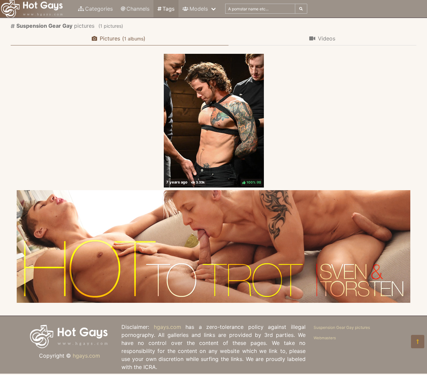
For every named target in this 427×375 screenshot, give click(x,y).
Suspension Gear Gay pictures (342, 327)
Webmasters (325, 338)
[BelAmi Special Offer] (213, 300)
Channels (137, 8)
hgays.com (86, 355)
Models (198, 8)
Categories (99, 8)
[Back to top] (417, 341)
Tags (168, 8)
